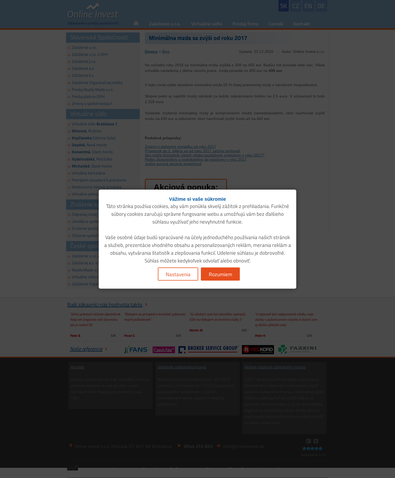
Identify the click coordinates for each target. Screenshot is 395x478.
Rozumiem (220, 274)
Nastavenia (178, 274)
